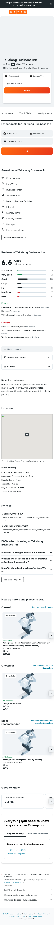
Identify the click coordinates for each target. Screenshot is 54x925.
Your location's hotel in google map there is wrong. (24, 331)
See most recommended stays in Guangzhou (41, 721)
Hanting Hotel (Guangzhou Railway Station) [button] (22, 759)
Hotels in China (42, 914)
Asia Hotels (28, 914)
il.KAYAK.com (8, 914)
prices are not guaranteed (13, 882)
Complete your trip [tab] (15, 833)
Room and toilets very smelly (18, 326)
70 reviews (27, 64)
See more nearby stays (42, 607)
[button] (51, 4)
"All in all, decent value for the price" (21, 315)
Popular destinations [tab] (38, 833)
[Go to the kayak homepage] (18, 12)
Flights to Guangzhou (17, 850)
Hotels (18, 914)
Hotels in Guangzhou (16, 853)
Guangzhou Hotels (35, 916)
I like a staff (10, 311)
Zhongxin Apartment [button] (11, 703)
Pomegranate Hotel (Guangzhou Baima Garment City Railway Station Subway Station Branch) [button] (26, 644)
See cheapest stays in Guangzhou (43, 666)
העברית (32, 5)
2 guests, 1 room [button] (13, 83)
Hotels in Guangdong (17, 916)
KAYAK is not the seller (15, 890)
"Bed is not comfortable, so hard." (20, 337)
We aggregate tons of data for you (20, 894)
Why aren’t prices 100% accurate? (20, 899)
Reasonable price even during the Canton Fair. (25, 307)
